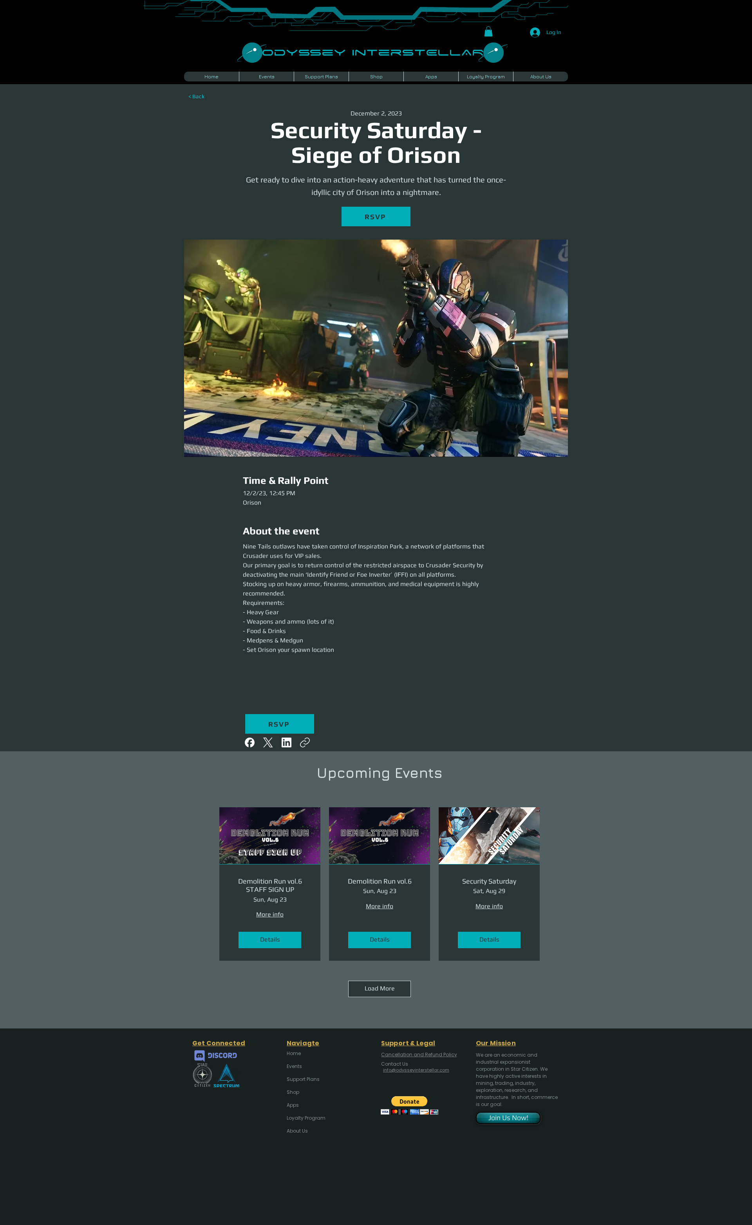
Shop (293, 1092)
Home (294, 1053)
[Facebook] (250, 742)
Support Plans (303, 1079)
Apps (293, 1105)
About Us (297, 1131)
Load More (380, 988)
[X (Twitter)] (268, 742)
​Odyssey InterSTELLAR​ (373, 51)
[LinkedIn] (286, 742)
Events (294, 1066)
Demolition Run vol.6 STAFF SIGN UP (270, 885)
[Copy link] (305, 742)
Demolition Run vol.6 (380, 881)
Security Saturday (489, 881)
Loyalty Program (305, 1118)
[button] (488, 31)
